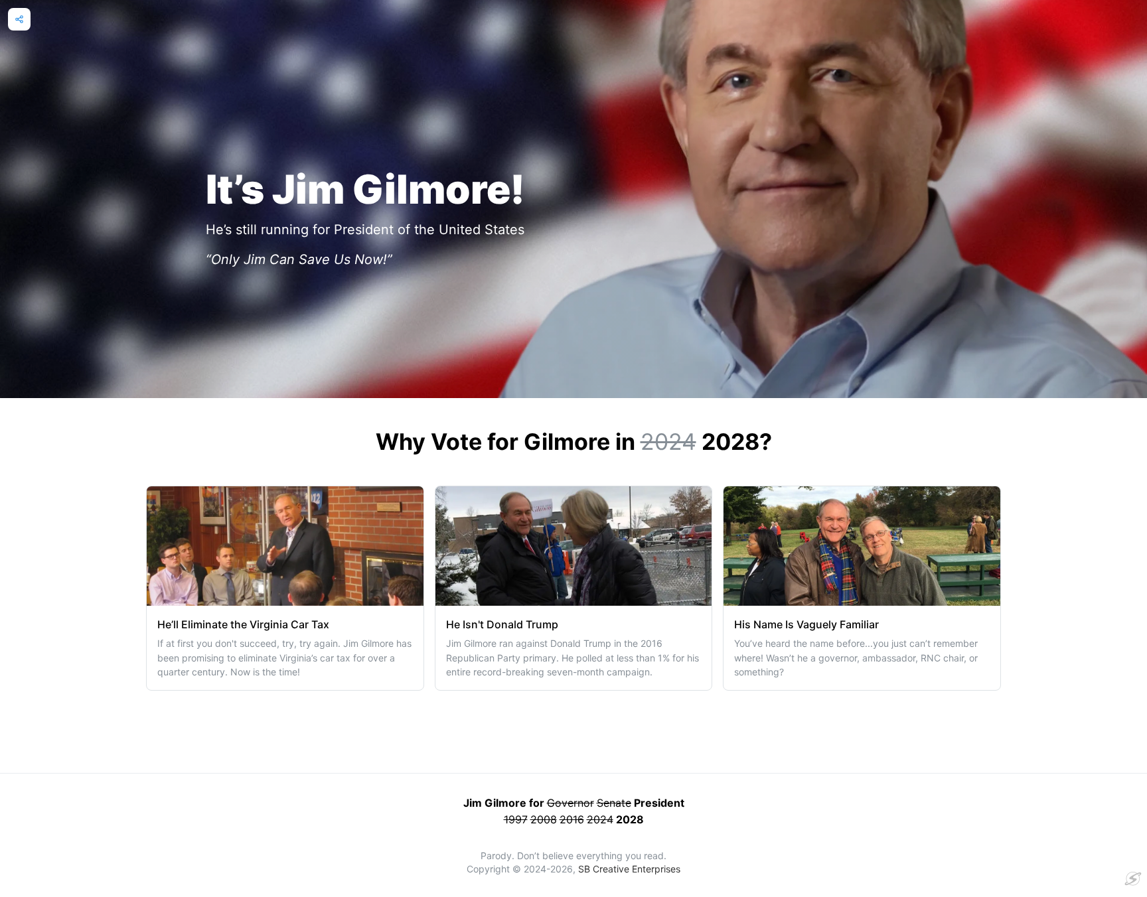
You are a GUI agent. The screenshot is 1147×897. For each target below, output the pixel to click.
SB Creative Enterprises (629, 868)
